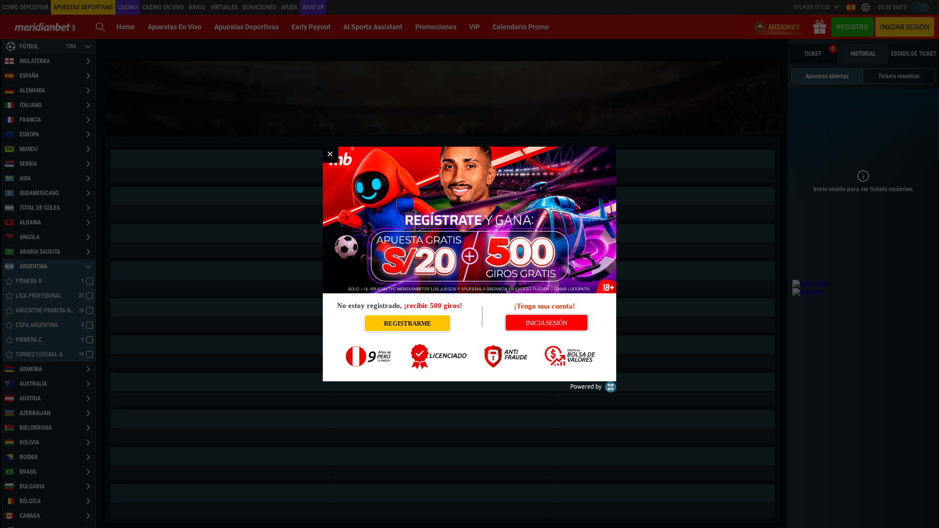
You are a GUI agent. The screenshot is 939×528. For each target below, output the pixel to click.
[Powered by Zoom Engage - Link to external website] (593, 390)
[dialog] (469, 264)
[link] (330, 154)
